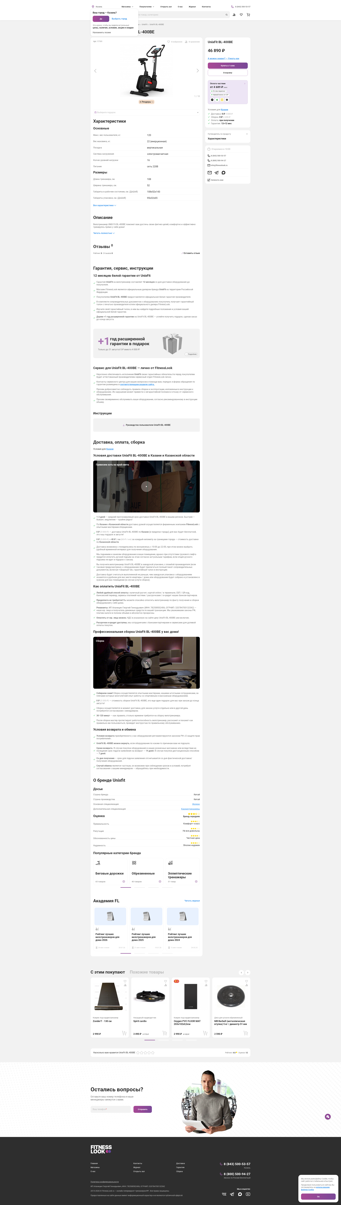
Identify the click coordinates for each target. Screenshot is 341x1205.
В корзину (227, 73)
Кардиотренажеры (190, 809)
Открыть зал (166, 7)
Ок (318, 1197)
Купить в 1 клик (228, 66)
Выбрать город (119, 18)
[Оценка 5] (152, 1052)
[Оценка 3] (145, 1052)
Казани (224, 109)
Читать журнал (192, 900)
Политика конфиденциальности (105, 1182)
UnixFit (144, 24)
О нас (180, 7)
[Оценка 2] (141, 1052)
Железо (196, 804)
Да (101, 19)
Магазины (95, 1167)
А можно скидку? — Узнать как (223, 58)
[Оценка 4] (149, 1052)
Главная (94, 1163)
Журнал (192, 7)
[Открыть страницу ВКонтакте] (224, 1194)
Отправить (142, 1109)
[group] (125, 887)
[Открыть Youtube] (248, 1194)
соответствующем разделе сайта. (137, 384)
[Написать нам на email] (209, 172)
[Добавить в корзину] (124, 1033)
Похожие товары (147, 972)
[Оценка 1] (137, 1052)
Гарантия (180, 1167)
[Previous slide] (95, 71)
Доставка (180, 1163)
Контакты (206, 7)
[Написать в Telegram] (216, 172)
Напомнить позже (102, 32)
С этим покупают (108, 972)
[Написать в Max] (223, 172)
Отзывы (103, 246)
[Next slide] (198, 71)
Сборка (179, 1171)
